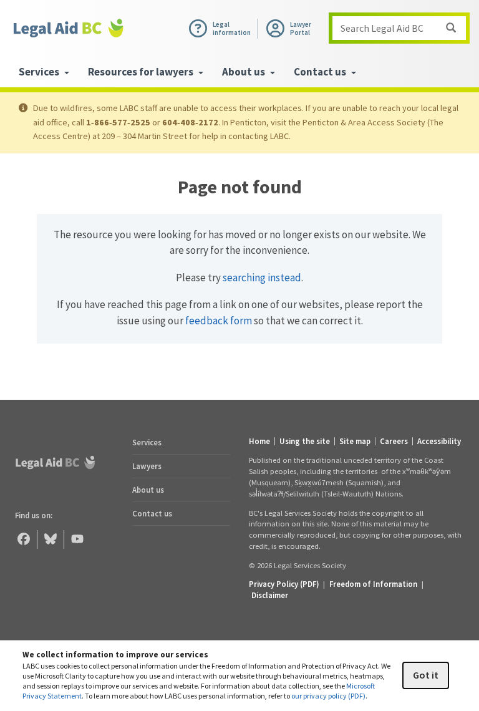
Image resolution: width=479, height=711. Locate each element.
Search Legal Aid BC (382, 28)
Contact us (152, 513)
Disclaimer (269, 595)
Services (147, 442)
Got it (425, 675)
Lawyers (147, 466)
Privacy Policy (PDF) (284, 584)
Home (259, 441)
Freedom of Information (373, 584)
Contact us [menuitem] (321, 72)
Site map (354, 441)
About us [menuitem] (244, 72)
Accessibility (439, 441)
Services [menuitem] (40, 72)
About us (148, 490)
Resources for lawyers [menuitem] (141, 72)
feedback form (218, 320)
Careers (394, 441)
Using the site (304, 441)
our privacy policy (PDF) (328, 695)
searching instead (262, 277)
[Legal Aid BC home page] (68, 28)
